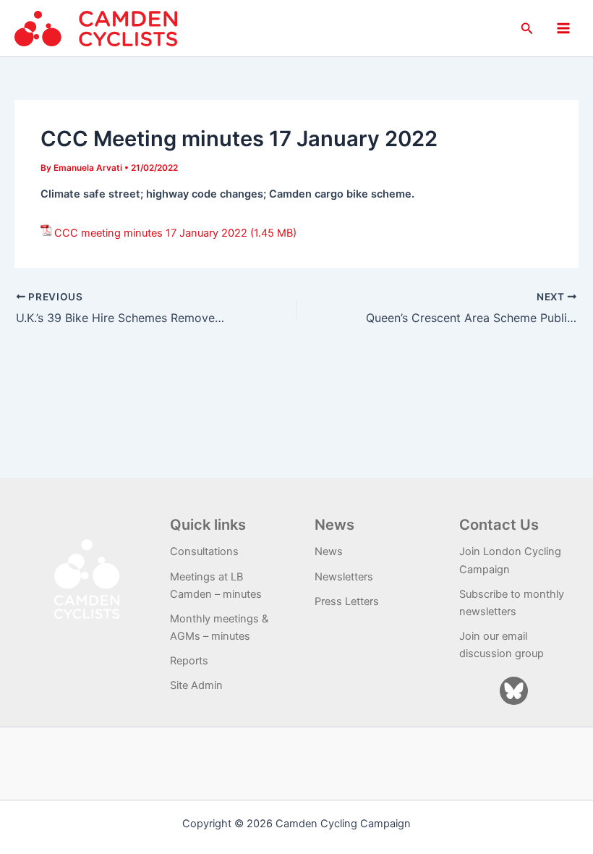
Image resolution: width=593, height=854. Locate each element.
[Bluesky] (514, 691)
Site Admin (196, 685)
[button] (527, 29)
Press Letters (347, 601)
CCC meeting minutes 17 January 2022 (150, 233)
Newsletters (344, 576)
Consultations (204, 551)
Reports (189, 660)
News (329, 551)
